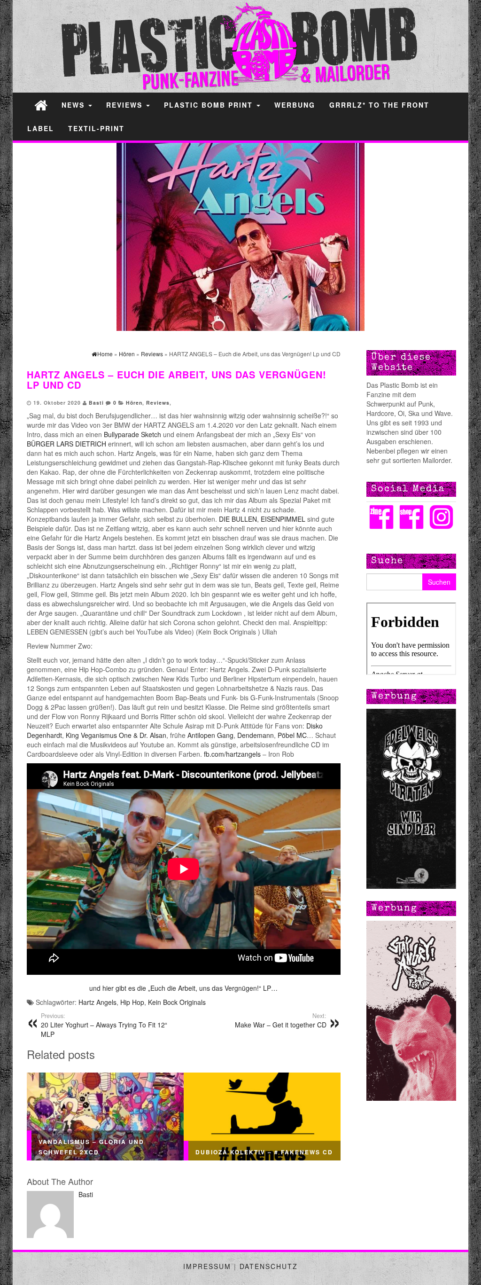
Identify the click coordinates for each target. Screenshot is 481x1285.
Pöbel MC (292, 735)
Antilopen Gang (210, 735)
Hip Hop (132, 1002)
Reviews (125, 105)
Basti (96, 402)
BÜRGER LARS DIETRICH (66, 443)
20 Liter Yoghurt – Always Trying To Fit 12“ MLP (104, 1025)
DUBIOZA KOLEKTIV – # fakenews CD (264, 1152)
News (74, 105)
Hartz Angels (97, 1002)
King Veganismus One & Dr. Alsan (116, 735)
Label (40, 128)
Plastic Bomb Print (210, 105)
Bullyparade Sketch (133, 434)
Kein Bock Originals (177, 1002)
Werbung (294, 105)
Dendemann (255, 735)
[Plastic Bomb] (40, 104)
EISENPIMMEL (284, 519)
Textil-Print (96, 128)
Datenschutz (269, 1266)
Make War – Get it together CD (280, 1020)
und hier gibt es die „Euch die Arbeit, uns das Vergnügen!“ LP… (183, 988)
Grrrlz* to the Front (379, 105)
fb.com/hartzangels (232, 754)
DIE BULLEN (238, 519)
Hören (134, 402)
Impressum (207, 1266)
